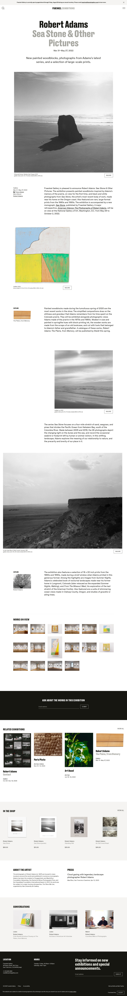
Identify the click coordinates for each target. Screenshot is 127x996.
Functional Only (112, 992)
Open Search (3, 8)
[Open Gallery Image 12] (106, 647)
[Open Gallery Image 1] (20, 629)
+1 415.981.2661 (7, 971)
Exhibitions (68, 8)
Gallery (5, 779)
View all (120, 729)
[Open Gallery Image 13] (20, 666)
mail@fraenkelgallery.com (10, 973)
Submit (84, 706)
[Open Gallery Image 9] (55, 647)
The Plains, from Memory (21, 321)
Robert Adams (18, 196)
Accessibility (26, 986)
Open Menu (124, 8)
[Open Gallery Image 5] (89, 629)
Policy (19, 986)
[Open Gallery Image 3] (55, 629)
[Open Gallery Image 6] (106, 629)
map (20, 967)
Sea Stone (60, 205)
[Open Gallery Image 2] (37, 629)
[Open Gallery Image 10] (72, 647)
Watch (87, 932)
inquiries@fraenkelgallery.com (89, 2)
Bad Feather (121, 986)
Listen (15, 932)
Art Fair (36, 764)
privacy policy (72, 991)
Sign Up (118, 974)
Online (41, 764)
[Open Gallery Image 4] (72, 629)
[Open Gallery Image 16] (72, 666)
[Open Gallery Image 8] (37, 647)
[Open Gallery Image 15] (55, 666)
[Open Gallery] (63, 122)
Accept (120, 992)
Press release (19, 192)
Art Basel (69, 770)
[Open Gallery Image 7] (20, 647)
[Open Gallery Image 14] (37, 666)
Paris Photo (39, 759)
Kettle (113, 986)
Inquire (108, 175)
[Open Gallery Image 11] (89, 647)
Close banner (123, 2)
